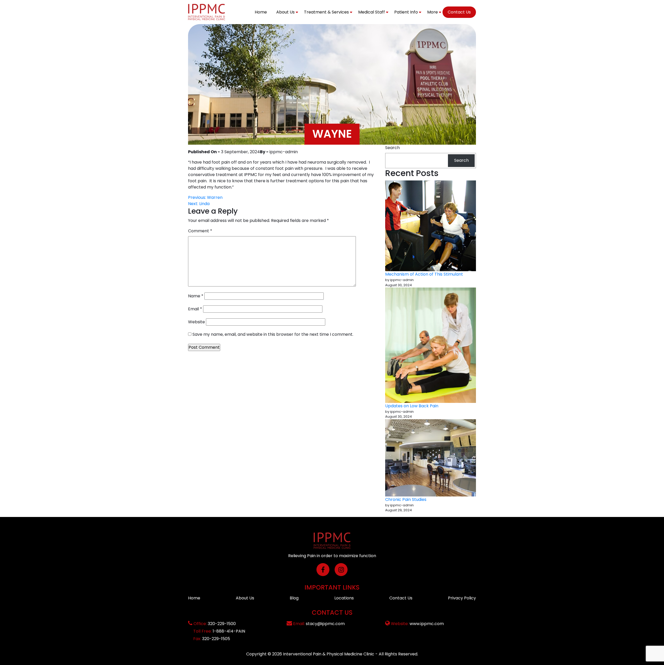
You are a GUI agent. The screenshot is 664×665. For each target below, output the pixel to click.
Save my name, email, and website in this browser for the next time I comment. (272, 334)
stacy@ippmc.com (325, 624)
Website (196, 322)
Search (392, 148)
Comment (200, 231)
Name (195, 296)
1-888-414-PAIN (229, 631)
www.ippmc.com (427, 624)
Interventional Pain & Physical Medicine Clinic (328, 654)
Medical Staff (371, 12)
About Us (285, 12)
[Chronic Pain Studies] (430, 457)
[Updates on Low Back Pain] (430, 345)
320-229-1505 (216, 639)
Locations (344, 598)
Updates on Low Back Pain (411, 406)
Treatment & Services (326, 12)
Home (261, 12)
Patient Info (406, 12)
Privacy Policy (462, 598)
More (432, 12)
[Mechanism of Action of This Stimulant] (430, 225)
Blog (294, 598)
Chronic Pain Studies (405, 499)
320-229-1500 (222, 624)
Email (195, 309)
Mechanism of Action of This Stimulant (424, 274)
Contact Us (459, 12)
